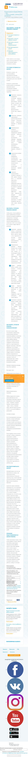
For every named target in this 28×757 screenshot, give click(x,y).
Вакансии (5, 652)
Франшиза (11, 649)
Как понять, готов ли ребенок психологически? (13, 43)
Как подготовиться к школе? (13, 48)
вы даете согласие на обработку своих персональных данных (14, 587)
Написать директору (14, 655)
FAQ (18, 649)
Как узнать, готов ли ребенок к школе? (13, 39)
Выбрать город (14, 7)
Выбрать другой (9, 380)
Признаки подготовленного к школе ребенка (12, 52)
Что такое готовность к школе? (13, 35)
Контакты (12, 652)
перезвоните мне (14, 595)
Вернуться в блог (12, 21)
